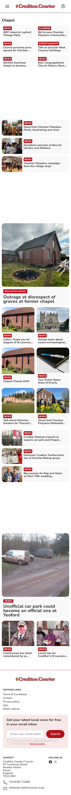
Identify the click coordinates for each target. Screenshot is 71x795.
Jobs (5, 705)
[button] (7, 6)
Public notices (11, 709)
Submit (55, 734)
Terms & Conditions (15, 694)
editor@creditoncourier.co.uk (26, 787)
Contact (7, 698)
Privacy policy (11, 701)
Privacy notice (37, 743)
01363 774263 (21, 782)
